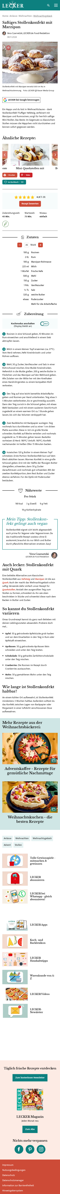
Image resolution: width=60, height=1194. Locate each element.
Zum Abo (30, 1129)
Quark (5, 583)
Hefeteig (26, 579)
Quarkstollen (8, 590)
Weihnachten (25, 16)
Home (5, 16)
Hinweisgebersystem (12, 1191)
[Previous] (4, 154)
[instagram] (41, 1149)
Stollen (18, 845)
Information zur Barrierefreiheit (18, 1186)
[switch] (44, 323)
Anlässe (13, 16)
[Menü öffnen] (56, 5)
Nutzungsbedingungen (13, 1170)
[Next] (55, 154)
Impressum (7, 1165)
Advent (7, 845)
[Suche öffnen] (48, 5)
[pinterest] (30, 1149)
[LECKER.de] (13, 5)
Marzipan (40, 579)
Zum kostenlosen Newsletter (30, 1078)
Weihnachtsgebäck (42, 16)
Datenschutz (8, 1175)
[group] (30, 157)
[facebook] (19, 1149)
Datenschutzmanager (13, 1180)
